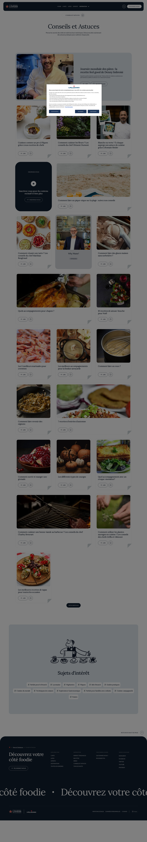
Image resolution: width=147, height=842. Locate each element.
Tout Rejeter (81, 111)
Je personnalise (54, 111)
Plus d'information (69, 106)
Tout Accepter (93, 111)
